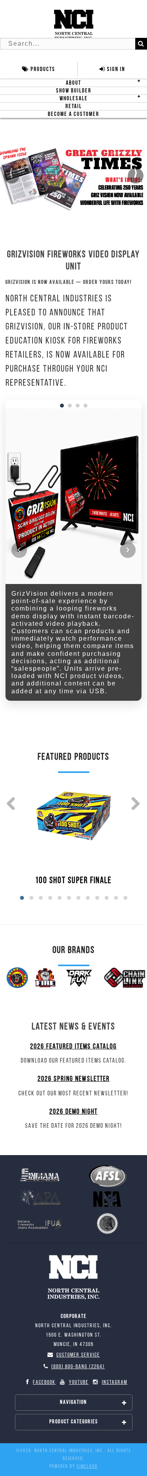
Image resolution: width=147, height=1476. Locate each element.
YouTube (79, 1382)
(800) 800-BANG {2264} (78, 1367)
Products (42, 69)
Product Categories (73, 1422)
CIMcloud (87, 1466)
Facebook (44, 1382)
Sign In (115, 69)
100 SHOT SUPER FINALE (73, 880)
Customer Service (78, 1355)
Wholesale (74, 98)
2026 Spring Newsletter (74, 1079)
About (73, 83)
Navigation (73, 1402)
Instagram (114, 1382)
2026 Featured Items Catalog (73, 1046)
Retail (73, 106)
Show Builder (73, 90)
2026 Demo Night (73, 1112)
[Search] (141, 44)
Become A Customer (73, 114)
